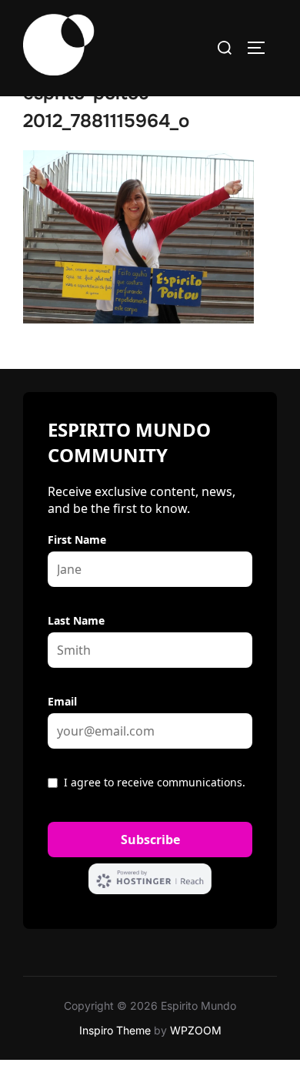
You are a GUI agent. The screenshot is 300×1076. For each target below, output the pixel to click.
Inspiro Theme (115, 1030)
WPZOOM (196, 1030)
